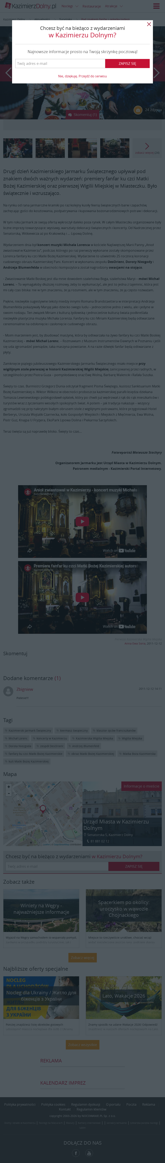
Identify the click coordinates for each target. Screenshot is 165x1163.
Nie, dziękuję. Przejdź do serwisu (82, 76)
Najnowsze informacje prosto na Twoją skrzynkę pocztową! (82, 51)
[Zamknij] (149, 24)
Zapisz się (127, 63)
